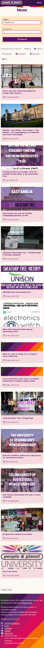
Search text (7, 29)
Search (23, 39)
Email (7, 626)
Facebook (8, 54)
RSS (5, 59)
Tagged (5, 19)
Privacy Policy (27, 603)
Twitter (39, 49)
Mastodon (36, 54)
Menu (39, 2)
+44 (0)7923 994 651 (12, 623)
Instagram (22, 54)
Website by (10, 619)
